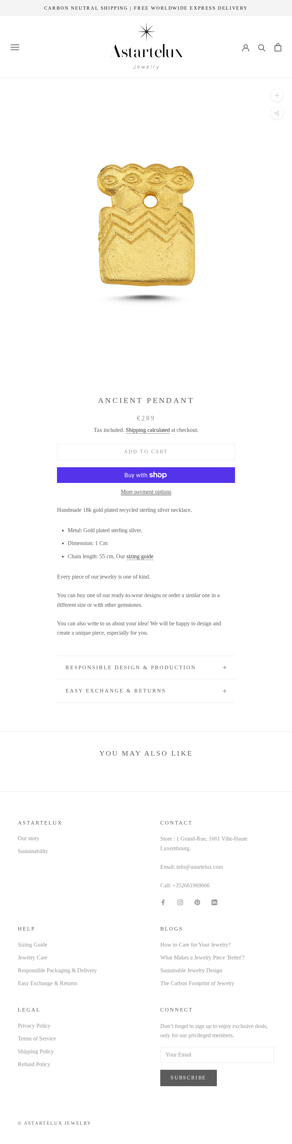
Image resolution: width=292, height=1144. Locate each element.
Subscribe (189, 1077)
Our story (28, 838)
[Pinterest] (197, 902)
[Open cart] (278, 47)
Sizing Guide (32, 945)
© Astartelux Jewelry (55, 1123)
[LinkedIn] (214, 902)
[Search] (262, 47)
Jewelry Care (32, 957)
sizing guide (139, 556)
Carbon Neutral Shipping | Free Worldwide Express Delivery (146, 8)
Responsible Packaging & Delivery (57, 970)
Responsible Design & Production (131, 667)
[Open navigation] (15, 47)
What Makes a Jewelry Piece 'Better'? (202, 957)
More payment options (146, 492)
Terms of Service (37, 1038)
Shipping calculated (148, 430)
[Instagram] (180, 902)
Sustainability (33, 851)
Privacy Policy (34, 1026)
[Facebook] (163, 902)
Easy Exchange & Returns (116, 691)
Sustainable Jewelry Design (191, 970)
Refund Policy (34, 1064)
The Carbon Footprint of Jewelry (197, 983)
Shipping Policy (36, 1051)
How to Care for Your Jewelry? (195, 945)
